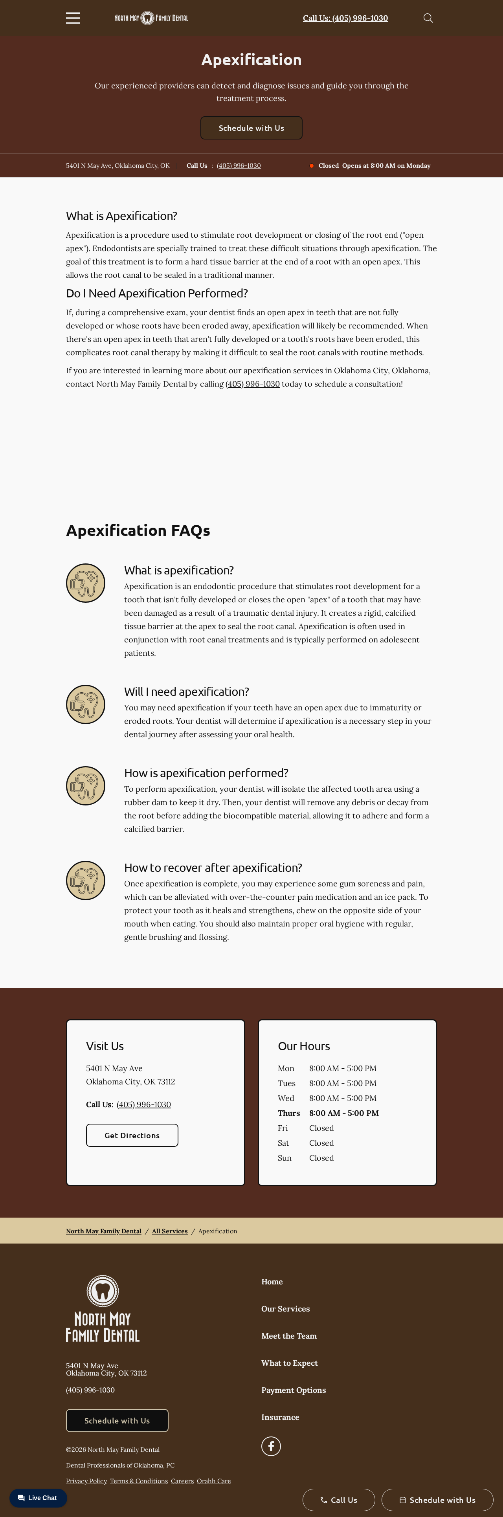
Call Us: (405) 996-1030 (345, 18)
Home (272, 1281)
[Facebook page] (271, 1446)
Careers (182, 1481)
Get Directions (132, 1135)
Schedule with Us (252, 128)
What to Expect (289, 1363)
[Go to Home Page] (151, 18)
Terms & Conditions (139, 1481)
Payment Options (293, 1390)
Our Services (285, 1308)
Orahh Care (214, 1481)
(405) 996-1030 (239, 165)
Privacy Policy (86, 1481)
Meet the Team (289, 1336)
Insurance (280, 1417)
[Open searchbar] (428, 18)
